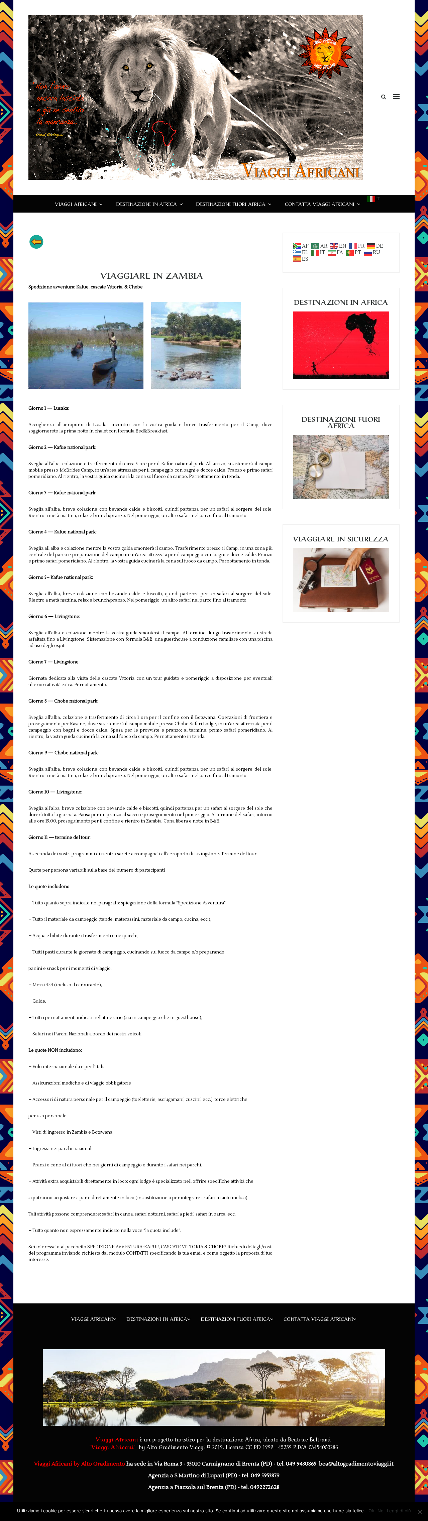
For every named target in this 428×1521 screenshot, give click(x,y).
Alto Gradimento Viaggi (175, 1446)
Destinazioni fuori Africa (230, 203)
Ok (371, 1510)
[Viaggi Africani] (195, 97)
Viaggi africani (76, 203)
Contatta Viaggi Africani (319, 203)
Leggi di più (399, 1510)
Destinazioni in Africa (146, 203)
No (381, 1510)
